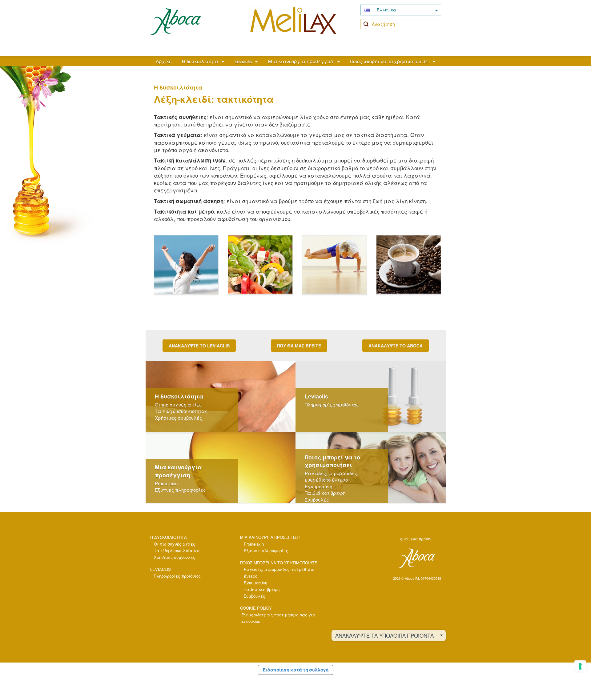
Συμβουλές (317, 499)
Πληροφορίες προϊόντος (332, 404)
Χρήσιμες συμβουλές (178, 418)
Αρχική (163, 61)
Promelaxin (166, 483)
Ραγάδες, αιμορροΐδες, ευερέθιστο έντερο (331, 476)
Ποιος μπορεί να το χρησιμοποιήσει (390, 61)
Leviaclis (243, 61)
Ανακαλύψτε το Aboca (395, 346)
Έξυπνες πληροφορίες (180, 490)
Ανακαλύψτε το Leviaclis (199, 346)
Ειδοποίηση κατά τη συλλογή (295, 670)
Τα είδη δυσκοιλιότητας (181, 411)
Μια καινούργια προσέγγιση (301, 61)
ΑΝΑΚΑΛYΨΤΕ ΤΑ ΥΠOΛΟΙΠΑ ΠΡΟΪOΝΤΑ (384, 635)
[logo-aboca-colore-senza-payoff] (175, 21)
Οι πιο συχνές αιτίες (178, 404)
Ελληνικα (386, 10)
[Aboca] (416, 558)
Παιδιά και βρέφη (325, 493)
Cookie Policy (256, 608)
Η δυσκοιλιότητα (200, 61)
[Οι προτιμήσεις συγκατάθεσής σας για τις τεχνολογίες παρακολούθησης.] (580, 666)
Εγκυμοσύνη (318, 486)
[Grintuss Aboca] (293, 26)
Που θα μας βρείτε (299, 346)
